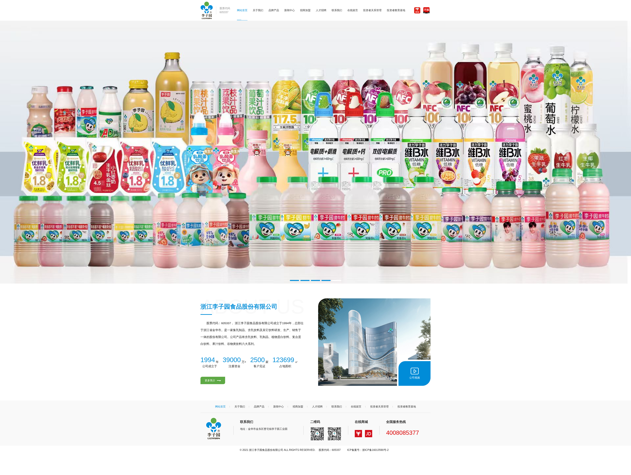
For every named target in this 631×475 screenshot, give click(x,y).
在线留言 (352, 10)
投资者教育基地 (396, 10)
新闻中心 (289, 10)
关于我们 (258, 10)
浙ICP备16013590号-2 (375, 450)
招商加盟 (305, 10)
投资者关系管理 (372, 10)
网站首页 (242, 10)
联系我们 (337, 10)
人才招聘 (321, 10)
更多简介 (210, 380)
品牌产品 (274, 10)
